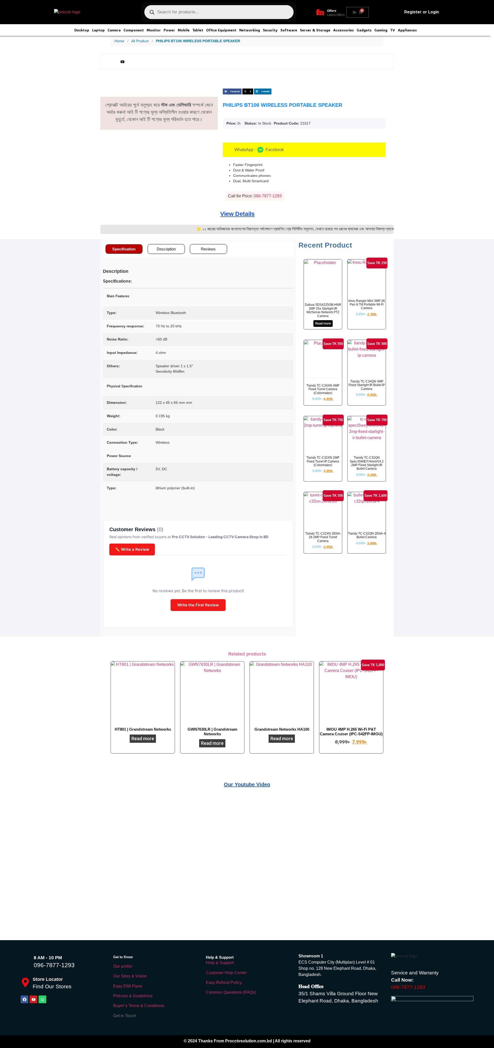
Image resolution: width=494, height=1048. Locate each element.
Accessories (343, 30)
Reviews (208, 249)
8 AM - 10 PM (48, 957)
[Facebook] (24, 999)
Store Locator (48, 979)
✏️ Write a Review (132, 549)
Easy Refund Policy (224, 982)
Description (166, 249)
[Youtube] (33, 999)
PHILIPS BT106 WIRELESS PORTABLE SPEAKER (198, 41)
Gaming (380, 30)
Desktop (81, 30)
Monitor (154, 30)
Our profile (122, 966)
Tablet (197, 30)
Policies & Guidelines (133, 996)
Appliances (407, 30)
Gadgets (364, 30)
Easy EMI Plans (127, 986)
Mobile (184, 30)
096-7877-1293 (54, 965)
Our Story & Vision (130, 976)
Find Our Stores (52, 986)
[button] (232, 91)
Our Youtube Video (247, 784)
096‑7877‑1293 (268, 196)
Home (119, 41)
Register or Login (421, 11)
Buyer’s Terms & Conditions (138, 1005)
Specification (124, 249)
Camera (114, 30)
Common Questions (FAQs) (231, 992)
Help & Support (220, 962)
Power (169, 30)
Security (270, 30)
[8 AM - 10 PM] (26, 961)
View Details (237, 214)
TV (392, 30)
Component (133, 30)
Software (288, 30)
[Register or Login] (397, 12)
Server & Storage (315, 30)
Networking (249, 30)
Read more (323, 323)
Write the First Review (198, 604)
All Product (140, 41)
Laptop (98, 30)
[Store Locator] (25, 982)
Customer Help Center (226, 973)
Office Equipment (221, 30)
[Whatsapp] (42, 999)
